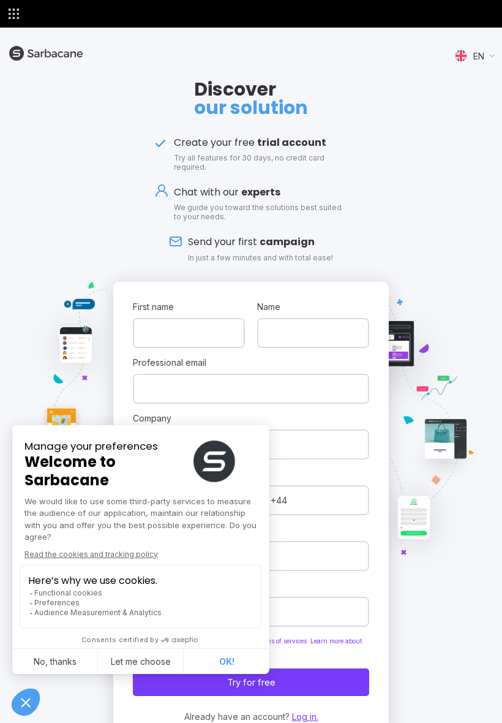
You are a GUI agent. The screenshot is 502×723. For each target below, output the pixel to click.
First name (153, 306)
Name (268, 306)
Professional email (169, 362)
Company (152, 418)
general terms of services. (272, 641)
